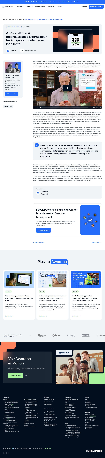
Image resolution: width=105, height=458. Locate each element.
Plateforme (19, 6)
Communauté (68, 412)
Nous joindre (88, 429)
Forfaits (59, 6)
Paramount (88, 402)
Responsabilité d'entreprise (92, 421)
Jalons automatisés (9, 412)
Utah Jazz (87, 406)
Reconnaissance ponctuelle (11, 401)
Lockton (87, 401)
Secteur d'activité (48, 401)
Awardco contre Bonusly (72, 429)
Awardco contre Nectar (72, 430)
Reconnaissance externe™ (11, 402)
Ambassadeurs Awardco (50, 417)
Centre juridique (89, 427)
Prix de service (8, 410)
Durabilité (87, 422)
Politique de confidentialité (92, 425)
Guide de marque (89, 417)
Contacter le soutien (70, 410)
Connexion (84, 6)
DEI (86, 424)
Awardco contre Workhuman (73, 432)
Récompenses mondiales (30, 399)
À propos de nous (89, 414)
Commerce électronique (31, 401)
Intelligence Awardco (29, 423)
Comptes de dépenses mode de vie (12, 408)
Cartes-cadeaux (29, 402)
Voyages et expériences (31, 404)
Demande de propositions (50, 424)
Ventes (6, 430)
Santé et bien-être (9, 427)
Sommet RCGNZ (69, 406)
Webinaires (67, 401)
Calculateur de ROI (69, 414)
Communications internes (11, 422)
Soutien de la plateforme (30, 427)
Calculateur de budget (70, 415)
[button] (47, 448)
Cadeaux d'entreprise (30, 415)
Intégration (7, 415)
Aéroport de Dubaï (90, 404)
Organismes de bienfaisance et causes (32, 406)
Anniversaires (8, 414)
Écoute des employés (10, 420)
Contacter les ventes (96, 6)
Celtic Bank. (29, 449)
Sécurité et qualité (9, 428)
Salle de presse (18, 20)
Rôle (45, 402)
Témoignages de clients (91, 407)
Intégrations (27, 422)
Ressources (50, 6)
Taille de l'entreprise (49, 399)
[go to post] (39, 243)
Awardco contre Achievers (73, 427)
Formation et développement (12, 431)
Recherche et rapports (70, 407)
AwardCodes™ (8, 406)
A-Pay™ (27, 409)
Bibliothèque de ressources (71, 399)
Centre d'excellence (49, 416)
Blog (66, 402)
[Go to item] (19, 295)
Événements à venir (69, 404)
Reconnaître (6, 399)
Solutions (28, 6)
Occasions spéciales (10, 417)
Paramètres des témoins (37, 448)
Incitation (5, 423)
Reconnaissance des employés (72, 433)
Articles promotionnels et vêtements (31, 418)
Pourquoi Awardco (40, 6)
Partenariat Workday (49, 414)
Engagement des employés (71, 435)
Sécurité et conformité (49, 419)
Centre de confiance (49, 421)
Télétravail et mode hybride (11, 425)
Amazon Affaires (48, 412)
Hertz (86, 399)
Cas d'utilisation (48, 404)
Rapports (26, 425)
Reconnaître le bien (90, 419)
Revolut (27, 420)
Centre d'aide (68, 409)
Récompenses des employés (72, 437)
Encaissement (28, 412)
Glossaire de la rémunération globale (72, 418)
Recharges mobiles (30, 410)
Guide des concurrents (70, 425)
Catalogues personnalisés (31, 414)
